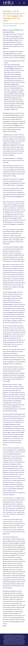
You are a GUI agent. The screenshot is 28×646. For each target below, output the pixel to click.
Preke (4, 25)
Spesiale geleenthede (11, 25)
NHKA (10, 23)
